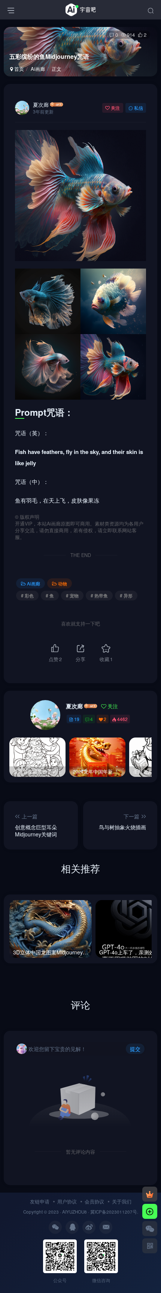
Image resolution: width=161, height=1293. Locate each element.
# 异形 (126, 595)
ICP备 (100, 1212)
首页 (18, 68)
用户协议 (67, 1201)
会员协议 (94, 1201)
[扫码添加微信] (149, 1228)
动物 (62, 583)
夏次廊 (41, 104)
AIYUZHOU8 (74, 1212)
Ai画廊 (38, 68)
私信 (138, 108)
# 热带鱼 (99, 595)
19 (76, 719)
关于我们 (121, 1201)
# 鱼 (50, 595)
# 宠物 (72, 595)
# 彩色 (27, 595)
